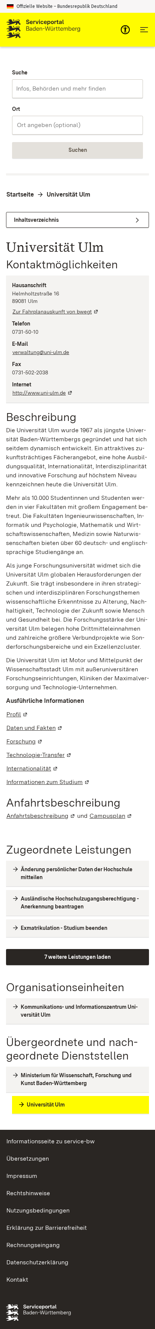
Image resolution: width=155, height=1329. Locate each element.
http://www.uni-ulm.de (42, 393)
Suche (19, 73)
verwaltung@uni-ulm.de (40, 352)
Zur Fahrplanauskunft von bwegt (55, 312)
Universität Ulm (68, 194)
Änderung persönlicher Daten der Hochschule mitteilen (76, 873)
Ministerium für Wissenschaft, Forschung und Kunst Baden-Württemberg (76, 1079)
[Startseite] (43, 30)
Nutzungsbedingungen (38, 1210)
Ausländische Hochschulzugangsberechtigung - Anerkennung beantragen (80, 903)
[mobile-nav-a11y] (125, 30)
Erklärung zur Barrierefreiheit (46, 1227)
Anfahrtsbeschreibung (41, 815)
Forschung (24, 741)
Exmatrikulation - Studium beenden (64, 928)
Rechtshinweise (28, 1193)
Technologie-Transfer (39, 754)
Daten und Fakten (34, 727)
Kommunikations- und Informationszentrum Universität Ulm (79, 1011)
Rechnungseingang (33, 1245)
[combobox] (77, 88)
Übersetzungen (27, 1158)
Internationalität (32, 768)
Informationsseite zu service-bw (50, 1141)
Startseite (20, 194)
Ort (16, 109)
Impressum (21, 1175)
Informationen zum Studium (48, 782)
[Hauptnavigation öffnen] (144, 30)
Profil (17, 714)
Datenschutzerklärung (37, 1262)
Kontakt (17, 1279)
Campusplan (111, 815)
